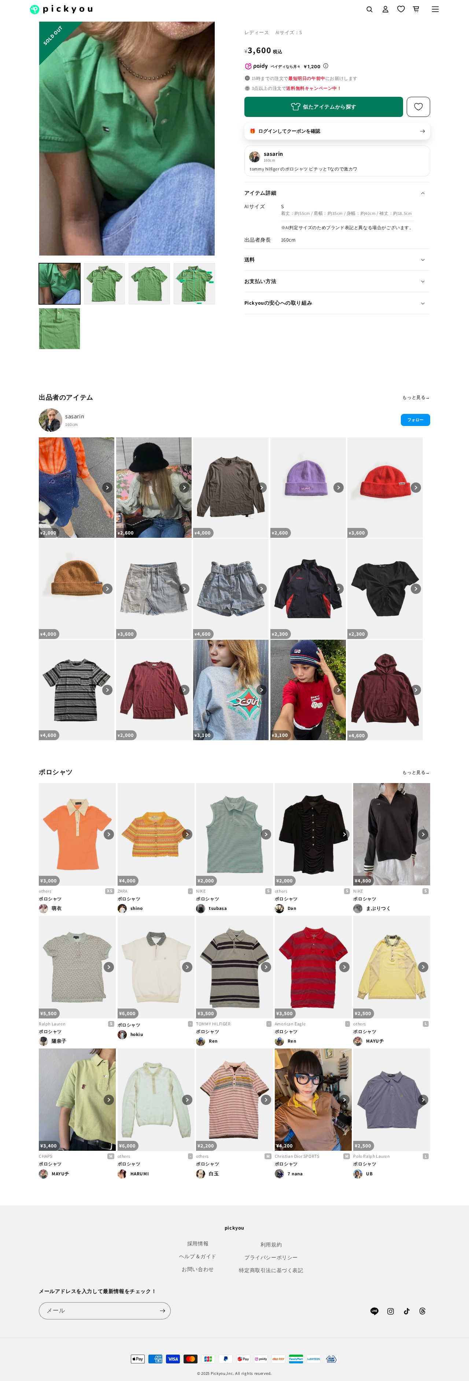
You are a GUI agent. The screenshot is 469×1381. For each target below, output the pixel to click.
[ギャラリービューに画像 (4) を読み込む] (194, 284)
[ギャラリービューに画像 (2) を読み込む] (104, 284)
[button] (435, 9)
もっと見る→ (416, 397)
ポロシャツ (50, 898)
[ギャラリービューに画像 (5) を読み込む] (59, 328)
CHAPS (45, 1156)
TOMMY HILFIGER (213, 1023)
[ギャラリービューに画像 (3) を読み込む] (149, 284)
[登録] (162, 1310)
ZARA (123, 891)
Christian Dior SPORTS (297, 1156)
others (45, 891)
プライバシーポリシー (271, 1257)
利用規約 (271, 1244)
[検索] (369, 9)
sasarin (74, 416)
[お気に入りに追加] (418, 107)
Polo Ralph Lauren (371, 1156)
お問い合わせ (198, 1269)
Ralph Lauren (52, 1023)
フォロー (415, 420)
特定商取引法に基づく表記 (271, 1270)
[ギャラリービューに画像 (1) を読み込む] (59, 284)
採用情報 (197, 1243)
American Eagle (290, 1023)
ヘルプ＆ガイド (198, 1256)
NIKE (201, 891)
